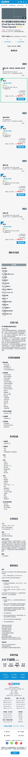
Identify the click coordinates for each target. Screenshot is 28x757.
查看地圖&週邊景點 (19, 31)
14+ (24, 63)
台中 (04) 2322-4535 (20, 704)
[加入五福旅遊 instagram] (21, 743)
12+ (24, 160)
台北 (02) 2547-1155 (7, 700)
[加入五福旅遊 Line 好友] (21, 2)
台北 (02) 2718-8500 (20, 700)
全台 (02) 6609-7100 (7, 721)
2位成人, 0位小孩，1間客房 (14, 46)
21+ (24, 113)
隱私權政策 (14, 677)
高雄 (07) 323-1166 (7, 708)
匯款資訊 (20, 715)
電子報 (20, 719)
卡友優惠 (20, 717)
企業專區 (7, 735)
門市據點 (21, 731)
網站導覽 (23, 677)
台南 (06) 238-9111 (7, 706)
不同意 (9, 749)
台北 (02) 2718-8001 (7, 714)
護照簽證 (20, 714)
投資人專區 (14, 674)
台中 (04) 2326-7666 (7, 715)
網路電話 (7, 731)
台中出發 (20, 5)
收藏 (4, 29)
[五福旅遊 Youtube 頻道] (16, 743)
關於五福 (5, 674)
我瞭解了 (15, 753)
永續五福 (23, 674)
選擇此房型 (21, 99)
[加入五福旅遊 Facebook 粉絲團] (7, 743)
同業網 (21, 735)
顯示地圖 (14, 265)
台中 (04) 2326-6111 (7, 704)
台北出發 (4, 5)
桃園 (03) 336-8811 (7, 702)
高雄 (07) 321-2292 (7, 717)
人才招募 (5, 677)
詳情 (23, 75)
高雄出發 (12, 5)
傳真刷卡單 (20, 721)
